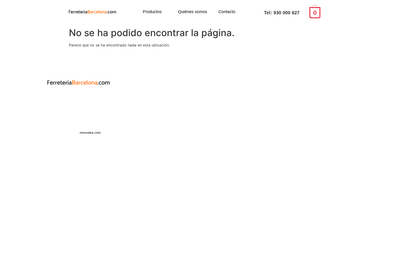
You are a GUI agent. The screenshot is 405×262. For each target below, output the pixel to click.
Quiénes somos (192, 11)
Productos (152, 11)
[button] (155, 11)
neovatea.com (91, 132)
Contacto (226, 11)
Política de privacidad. (78, 98)
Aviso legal (78, 106)
